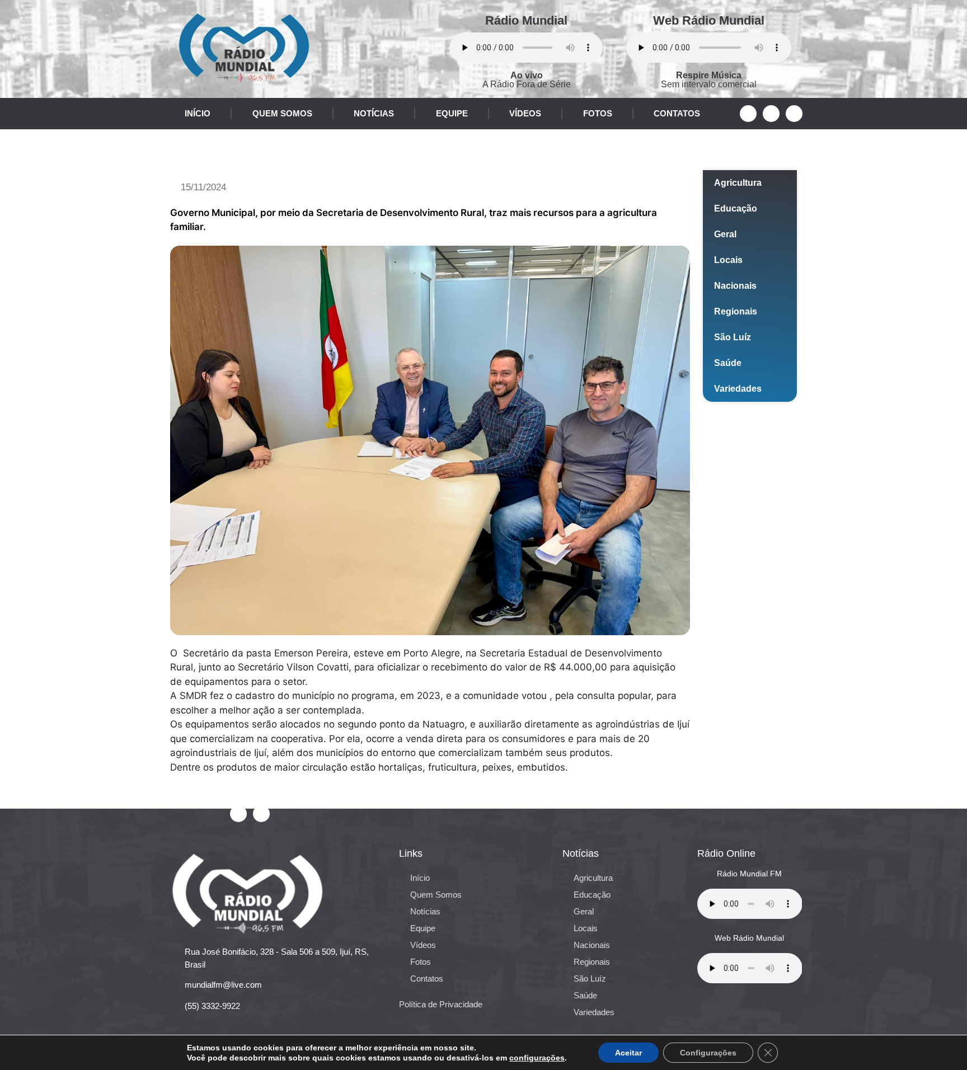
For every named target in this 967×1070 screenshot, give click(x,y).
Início (197, 113)
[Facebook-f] (748, 113)
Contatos (677, 113)
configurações (537, 1057)
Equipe (452, 113)
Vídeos (525, 113)
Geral (725, 234)
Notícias (374, 113)
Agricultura (738, 182)
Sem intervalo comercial (709, 80)
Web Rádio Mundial (708, 20)
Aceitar (628, 1052)
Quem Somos (282, 113)
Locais (728, 260)
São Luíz (732, 337)
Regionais (735, 311)
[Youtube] (771, 113)
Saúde (727, 363)
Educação (735, 208)
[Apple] (794, 113)
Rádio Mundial (526, 20)
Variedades (738, 388)
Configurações (708, 1052)
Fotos (597, 113)
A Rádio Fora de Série (526, 80)
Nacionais (735, 285)
